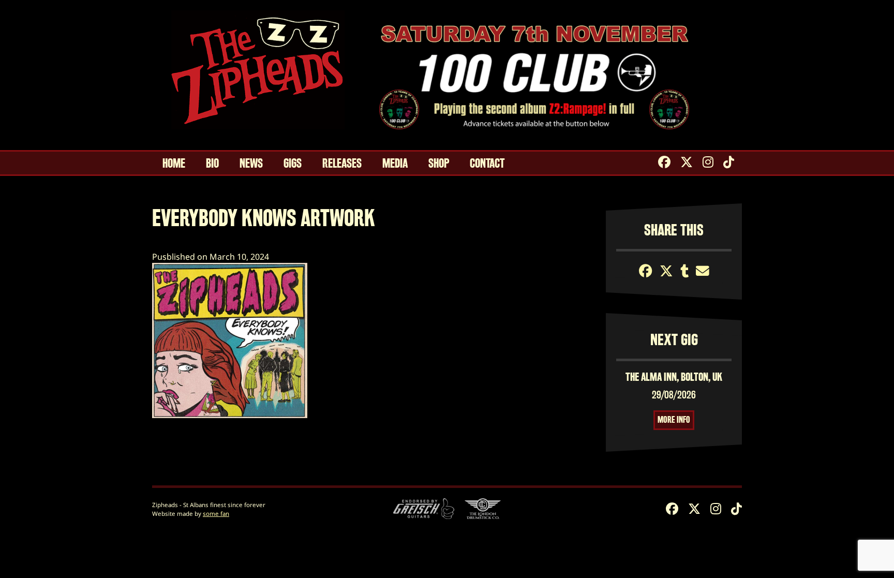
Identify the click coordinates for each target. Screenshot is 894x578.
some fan (216, 513)
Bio (212, 163)
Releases (342, 163)
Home (173, 163)
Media (395, 163)
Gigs (293, 163)
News (251, 163)
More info (674, 420)
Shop (438, 163)
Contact (487, 163)
